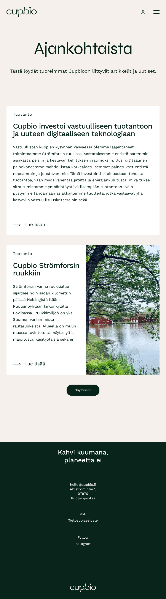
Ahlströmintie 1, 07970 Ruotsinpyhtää (83, 493)
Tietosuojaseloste (83, 520)
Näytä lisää (83, 390)
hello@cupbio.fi (83, 485)
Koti (83, 514)
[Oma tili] (143, 12)
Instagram (83, 544)
